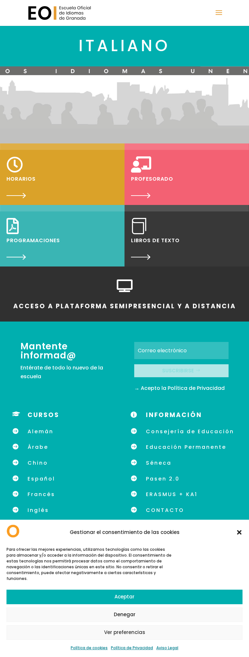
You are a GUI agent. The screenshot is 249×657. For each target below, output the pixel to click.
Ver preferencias (124, 632)
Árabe (38, 447)
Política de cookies (89, 648)
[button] (239, 532)
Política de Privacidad (132, 648)
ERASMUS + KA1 (171, 494)
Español (41, 478)
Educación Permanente (186, 447)
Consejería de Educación (190, 431)
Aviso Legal (167, 648)
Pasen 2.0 (163, 478)
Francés (41, 494)
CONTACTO (165, 510)
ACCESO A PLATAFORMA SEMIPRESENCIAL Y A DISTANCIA (124, 306)
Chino (38, 463)
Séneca (159, 463)
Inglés (38, 510)
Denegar (125, 614)
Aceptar (124, 596)
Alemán (40, 431)
